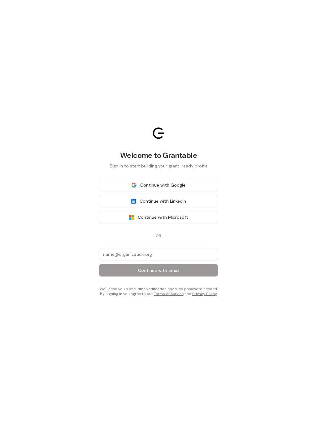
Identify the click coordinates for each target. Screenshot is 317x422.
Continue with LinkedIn (163, 201)
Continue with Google (162, 185)
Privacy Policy (204, 293)
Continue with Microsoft (163, 217)
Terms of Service (169, 293)
